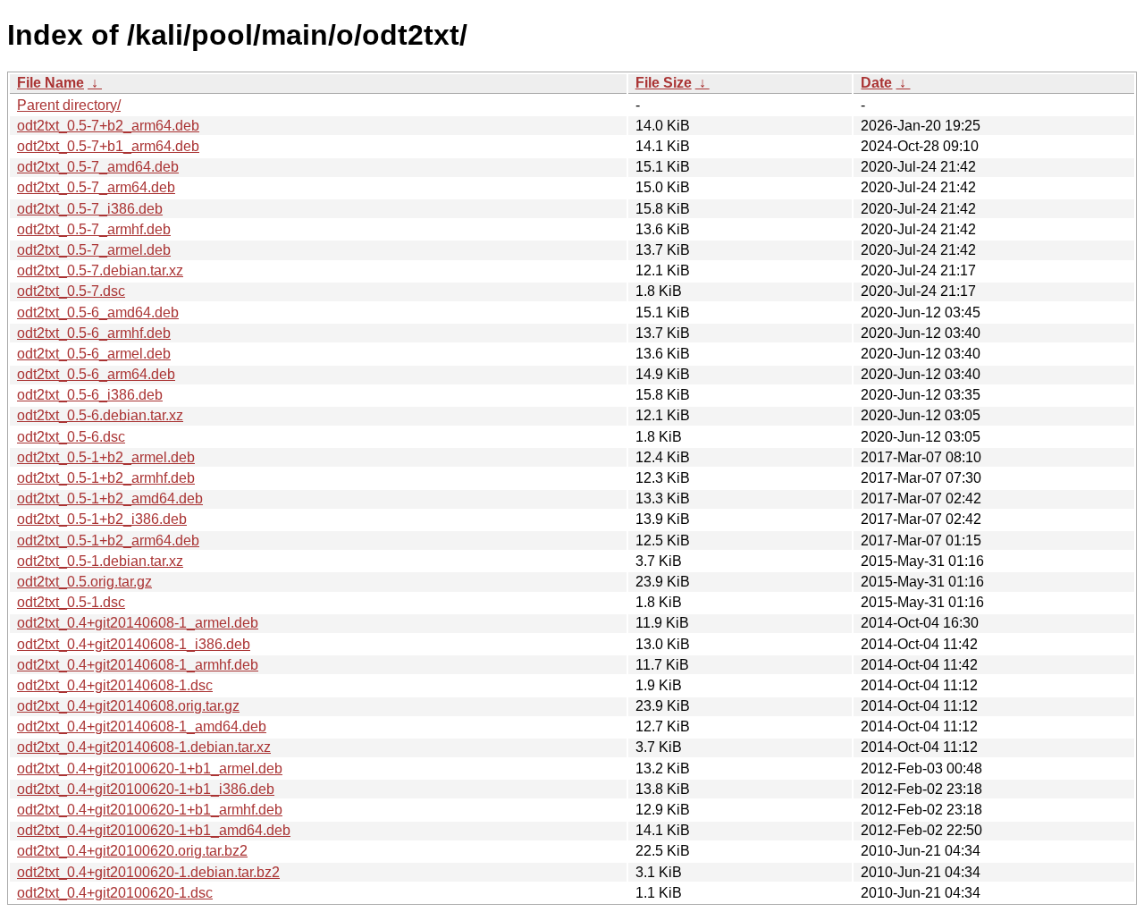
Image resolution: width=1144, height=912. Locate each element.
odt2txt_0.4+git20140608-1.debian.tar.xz (144, 747)
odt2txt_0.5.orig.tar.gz (84, 581)
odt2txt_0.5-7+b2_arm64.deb (108, 125)
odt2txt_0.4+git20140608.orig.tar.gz (128, 706)
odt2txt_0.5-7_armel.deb (94, 250)
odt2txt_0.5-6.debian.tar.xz (100, 415)
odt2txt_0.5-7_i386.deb (90, 208)
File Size (663, 82)
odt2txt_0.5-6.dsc (71, 436)
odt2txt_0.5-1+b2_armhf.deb (106, 478)
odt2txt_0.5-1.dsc (71, 602)
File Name (50, 82)
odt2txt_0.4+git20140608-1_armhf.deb (137, 664)
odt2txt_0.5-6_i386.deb (90, 394)
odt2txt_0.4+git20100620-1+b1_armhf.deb (149, 809)
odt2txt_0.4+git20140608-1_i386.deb (133, 644)
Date (876, 82)
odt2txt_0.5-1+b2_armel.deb (106, 457)
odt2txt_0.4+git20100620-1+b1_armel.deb (149, 768)
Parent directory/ (69, 105)
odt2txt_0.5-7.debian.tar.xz (100, 270)
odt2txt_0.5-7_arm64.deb (96, 187)
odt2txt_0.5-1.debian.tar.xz (100, 561)
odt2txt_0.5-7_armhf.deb (94, 229)
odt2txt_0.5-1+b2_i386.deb (102, 519)
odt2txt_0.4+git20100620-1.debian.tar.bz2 (148, 872)
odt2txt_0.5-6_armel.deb (94, 353)
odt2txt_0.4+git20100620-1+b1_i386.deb (145, 789)
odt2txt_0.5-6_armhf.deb (94, 333)
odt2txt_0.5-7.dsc (71, 291)
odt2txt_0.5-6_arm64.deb (96, 374)
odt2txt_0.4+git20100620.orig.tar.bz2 (132, 850)
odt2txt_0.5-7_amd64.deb (98, 166)
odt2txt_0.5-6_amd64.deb (98, 312)
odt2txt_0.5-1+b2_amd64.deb (110, 498)
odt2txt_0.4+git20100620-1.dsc (115, 892)
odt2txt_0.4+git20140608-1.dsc (115, 685)
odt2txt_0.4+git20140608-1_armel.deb (137, 622)
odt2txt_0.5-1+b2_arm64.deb (108, 540)
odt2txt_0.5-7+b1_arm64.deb (108, 146)
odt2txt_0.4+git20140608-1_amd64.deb (141, 726)
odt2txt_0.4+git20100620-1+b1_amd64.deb (153, 830)
